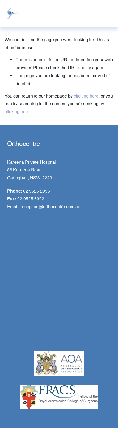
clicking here (86, 96)
